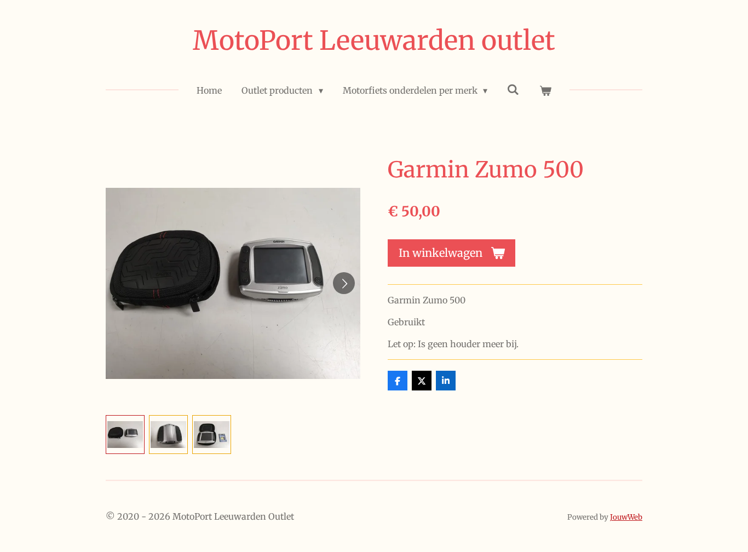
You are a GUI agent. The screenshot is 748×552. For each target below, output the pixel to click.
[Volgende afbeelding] (344, 283)
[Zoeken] (513, 89)
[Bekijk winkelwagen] (545, 90)
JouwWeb (626, 517)
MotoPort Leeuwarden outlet (374, 40)
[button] (125, 434)
